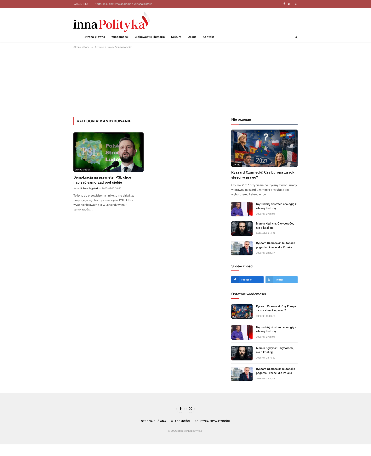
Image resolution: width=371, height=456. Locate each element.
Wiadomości (119, 36)
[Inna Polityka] (111, 22)
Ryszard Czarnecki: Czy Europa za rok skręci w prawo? (262, 175)
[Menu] (76, 37)
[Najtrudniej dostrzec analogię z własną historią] (242, 209)
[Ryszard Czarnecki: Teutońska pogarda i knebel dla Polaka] (242, 248)
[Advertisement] (185, 82)
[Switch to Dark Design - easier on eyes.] (296, 4)
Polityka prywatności (212, 421)
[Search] (296, 37)
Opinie (192, 36)
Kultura (176, 36)
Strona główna (94, 36)
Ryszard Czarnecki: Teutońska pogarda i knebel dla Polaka (275, 245)
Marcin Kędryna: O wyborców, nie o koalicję (275, 225)
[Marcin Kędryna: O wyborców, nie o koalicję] (242, 228)
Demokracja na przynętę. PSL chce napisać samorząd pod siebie (102, 180)
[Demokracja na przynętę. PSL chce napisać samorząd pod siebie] (108, 152)
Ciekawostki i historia (150, 36)
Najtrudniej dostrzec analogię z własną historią (123, 3)
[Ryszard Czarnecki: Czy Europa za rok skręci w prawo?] (264, 148)
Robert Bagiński (89, 188)
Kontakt (208, 36)
